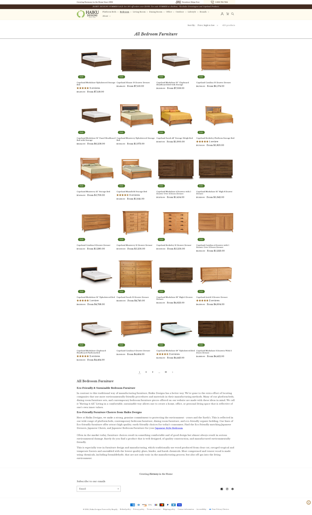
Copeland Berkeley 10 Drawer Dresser (173, 245)
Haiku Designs (95, 509)
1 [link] (139, 372)
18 (166, 372)
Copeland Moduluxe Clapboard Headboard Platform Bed (91, 352)
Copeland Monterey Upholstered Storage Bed (136, 139)
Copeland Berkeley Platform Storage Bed (215, 138)
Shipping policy (169, 509)
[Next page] (172, 372)
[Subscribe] (118, 489)
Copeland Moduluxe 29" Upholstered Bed (175, 351)
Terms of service (154, 509)
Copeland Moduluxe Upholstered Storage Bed (96, 84)
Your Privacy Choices (220, 509)
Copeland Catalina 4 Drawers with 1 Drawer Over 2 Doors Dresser (212, 246)
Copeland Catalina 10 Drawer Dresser (213, 83)
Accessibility (201, 509)
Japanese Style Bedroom (169, 428)
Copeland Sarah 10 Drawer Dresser (133, 297)
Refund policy (125, 509)
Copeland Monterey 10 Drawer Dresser (134, 245)
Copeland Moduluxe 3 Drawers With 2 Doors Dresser (214, 352)
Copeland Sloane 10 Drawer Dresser (133, 83)
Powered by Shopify (110, 509)
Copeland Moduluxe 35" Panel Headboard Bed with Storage (96, 139)
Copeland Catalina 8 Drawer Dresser (93, 245)
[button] (232, 14)
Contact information (186, 509)
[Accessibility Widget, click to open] (309, 502)
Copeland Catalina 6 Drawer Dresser (133, 351)
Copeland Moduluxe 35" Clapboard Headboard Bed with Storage (172, 84)
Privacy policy (138, 509)
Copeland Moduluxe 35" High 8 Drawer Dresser (214, 193)
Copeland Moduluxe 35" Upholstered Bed (96, 297)
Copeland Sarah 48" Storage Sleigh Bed (174, 138)
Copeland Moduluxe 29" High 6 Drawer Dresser (174, 298)
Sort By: (191, 25)
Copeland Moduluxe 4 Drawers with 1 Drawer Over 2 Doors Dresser (173, 193)
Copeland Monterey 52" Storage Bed (93, 192)
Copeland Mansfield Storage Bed (132, 192)
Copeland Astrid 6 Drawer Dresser (212, 297)
